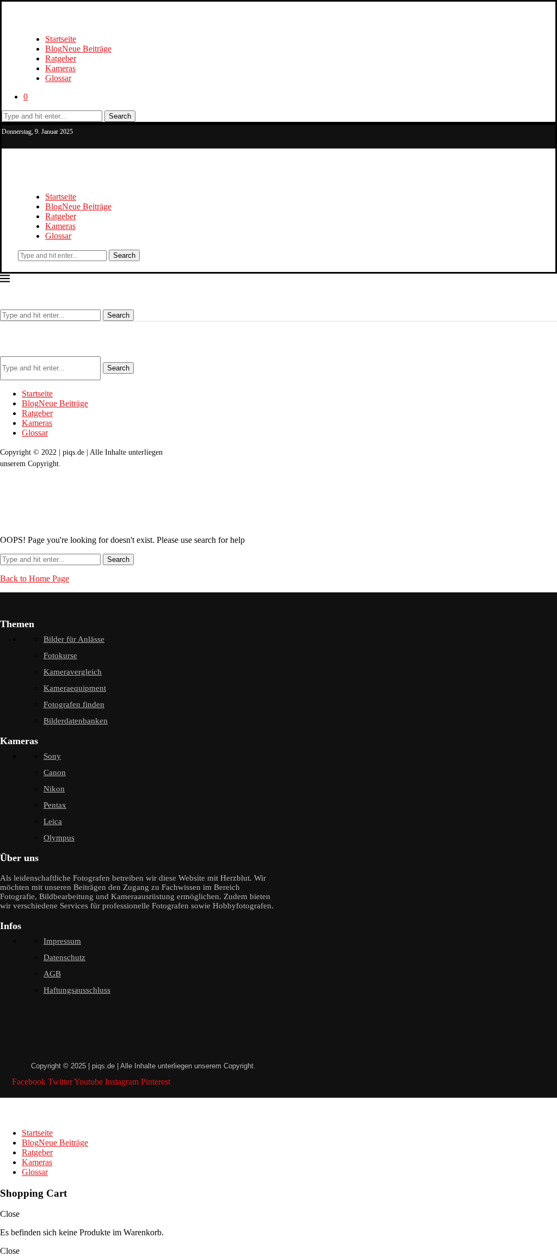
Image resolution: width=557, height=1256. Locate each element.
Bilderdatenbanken (76, 720)
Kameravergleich (73, 671)
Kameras (60, 68)
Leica (53, 821)
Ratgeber (60, 58)
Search (120, 116)
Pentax (55, 805)
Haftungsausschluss (77, 990)
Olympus (59, 837)
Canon (55, 772)
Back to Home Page (34, 578)
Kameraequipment (75, 688)
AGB (52, 973)
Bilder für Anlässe (74, 639)
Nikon (54, 788)
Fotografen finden (74, 704)
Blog (78, 48)
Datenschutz (64, 957)
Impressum (62, 941)
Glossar (58, 78)
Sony (52, 756)
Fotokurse (60, 655)
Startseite (60, 39)
